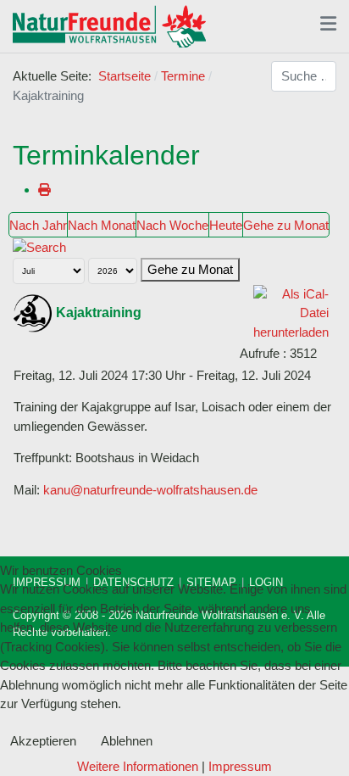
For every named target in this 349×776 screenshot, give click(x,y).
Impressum (240, 766)
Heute (225, 225)
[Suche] (39, 246)
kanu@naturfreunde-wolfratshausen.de (150, 490)
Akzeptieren (43, 741)
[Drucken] (44, 189)
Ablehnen (126, 741)
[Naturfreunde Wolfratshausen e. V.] (109, 26)
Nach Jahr (38, 225)
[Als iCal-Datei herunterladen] (291, 311)
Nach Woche (172, 225)
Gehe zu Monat (286, 225)
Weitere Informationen (137, 766)
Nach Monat (102, 225)
